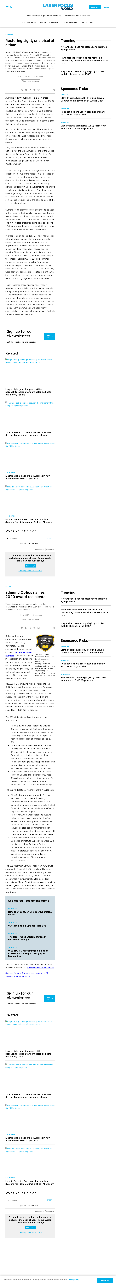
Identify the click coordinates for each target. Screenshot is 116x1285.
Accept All (105, 1280)
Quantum (53, 22)
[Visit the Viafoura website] (49, 549)
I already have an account (30, 570)
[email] (38, 90)
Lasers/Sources (29, 22)
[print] (54, 90)
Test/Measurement (70, 22)
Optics (43, 22)
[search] (11, 7)
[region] (30, 544)
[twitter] (30, 90)
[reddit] (34, 90)
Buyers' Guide (88, 22)
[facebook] (22, 90)
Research (9, 34)
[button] (7, 7)
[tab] (12, 538)
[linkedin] (26, 90)
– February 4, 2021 (24, 976)
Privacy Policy (74, 1279)
